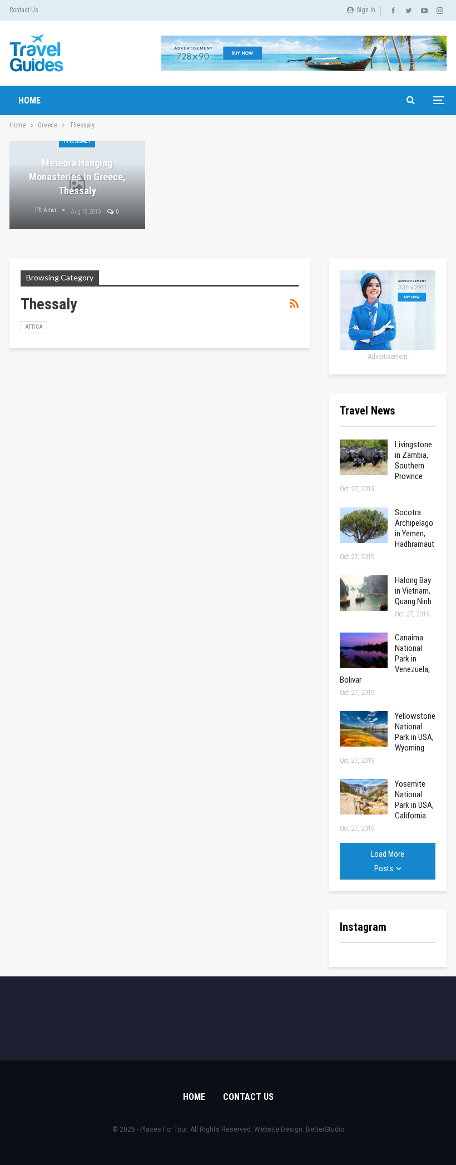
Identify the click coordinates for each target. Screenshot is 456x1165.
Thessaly (77, 141)
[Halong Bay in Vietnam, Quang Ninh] (364, 593)
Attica (34, 327)
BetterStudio (325, 1129)
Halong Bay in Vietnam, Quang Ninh (413, 590)
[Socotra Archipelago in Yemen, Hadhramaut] (364, 525)
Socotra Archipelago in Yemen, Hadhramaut (414, 528)
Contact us (23, 10)
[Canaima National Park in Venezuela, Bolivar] (364, 650)
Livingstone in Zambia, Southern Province (413, 460)
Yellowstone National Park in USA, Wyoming (415, 732)
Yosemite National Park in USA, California (414, 800)
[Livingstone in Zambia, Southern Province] (364, 457)
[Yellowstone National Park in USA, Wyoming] (364, 729)
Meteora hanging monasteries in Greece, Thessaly (77, 176)
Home (29, 100)
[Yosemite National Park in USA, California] (364, 796)
